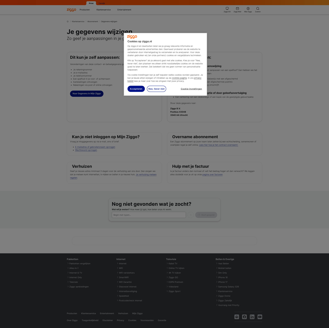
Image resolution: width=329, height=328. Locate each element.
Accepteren (136, 89)
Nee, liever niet (156, 89)
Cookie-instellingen (191, 89)
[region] (165, 64)
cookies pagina (179, 78)
